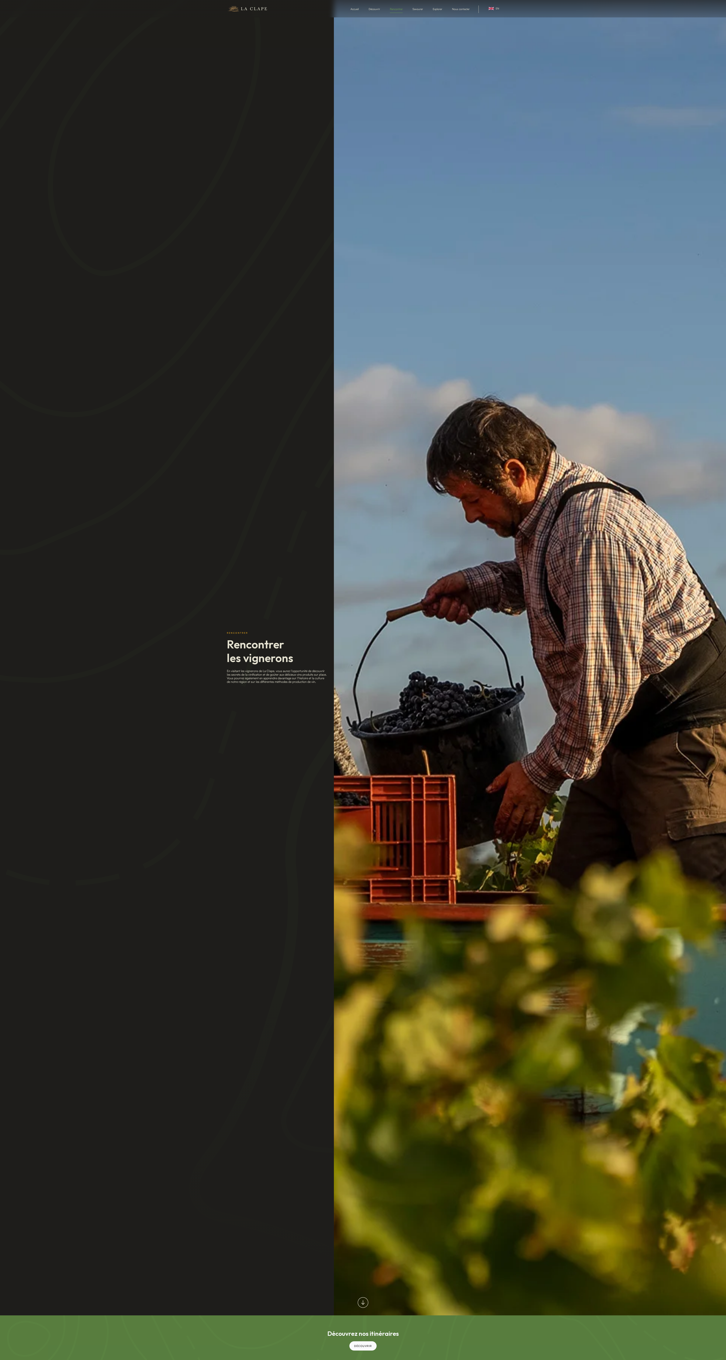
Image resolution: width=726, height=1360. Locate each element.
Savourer (418, 9)
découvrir (363, 1346)
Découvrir (374, 9)
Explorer (437, 9)
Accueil (355, 9)
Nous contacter (461, 9)
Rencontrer (396, 9)
